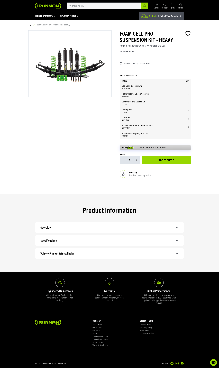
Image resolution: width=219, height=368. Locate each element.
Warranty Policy (146, 327)
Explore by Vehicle (68, 16)
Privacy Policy (145, 330)
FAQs (95, 333)
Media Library (98, 342)
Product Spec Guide (100, 339)
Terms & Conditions (100, 345)
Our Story (96, 330)
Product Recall (145, 324)
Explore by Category (44, 16)
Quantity (123, 154)
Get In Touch (98, 327)
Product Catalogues (100, 336)
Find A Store (97, 324)
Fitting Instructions (147, 333)
